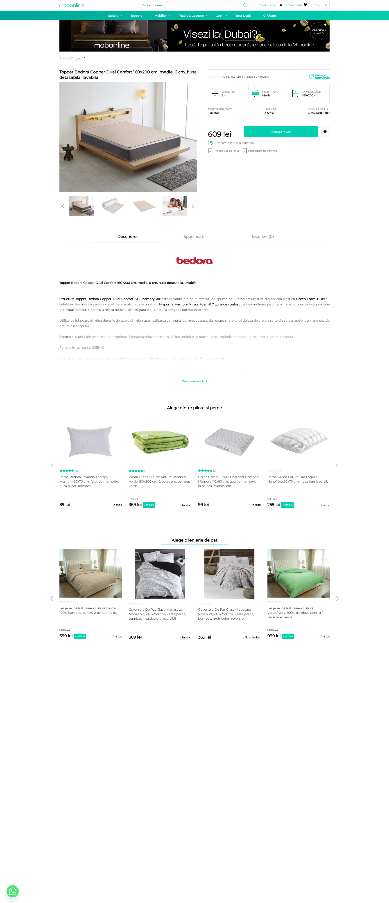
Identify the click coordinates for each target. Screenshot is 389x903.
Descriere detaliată (194, 381)
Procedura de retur (226, 150)
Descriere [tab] (127, 236)
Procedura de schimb (262, 150)
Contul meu (268, 5)
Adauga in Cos (281, 131)
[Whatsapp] (13, 891)
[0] (298, 5)
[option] (82, 205)
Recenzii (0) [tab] (262, 236)
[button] (325, 131)
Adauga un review (256, 76)
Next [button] (193, 206)
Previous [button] (62, 206)
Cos (320, 5)
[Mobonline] (71, 5)
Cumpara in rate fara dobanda (234, 142)
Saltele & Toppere (70, 58)
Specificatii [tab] (194, 236)
